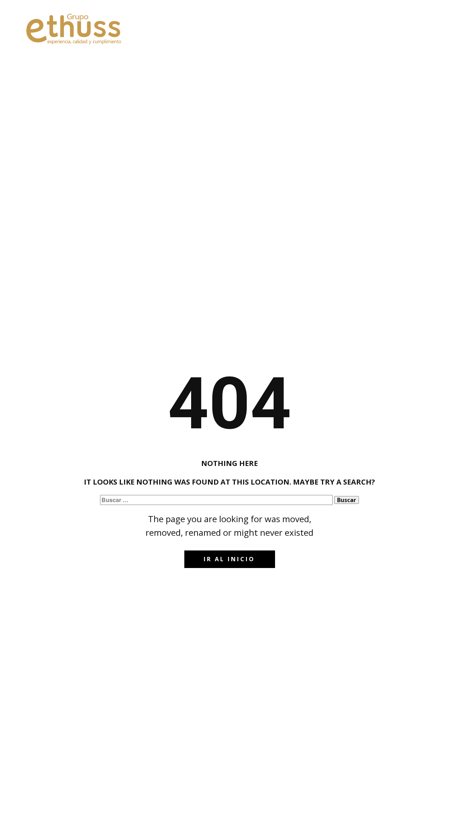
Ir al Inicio (229, 559)
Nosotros (220, 24)
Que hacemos (267, 24)
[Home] (74, 29)
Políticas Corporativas (358, 24)
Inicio (185, 24)
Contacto (417, 24)
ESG (306, 24)
